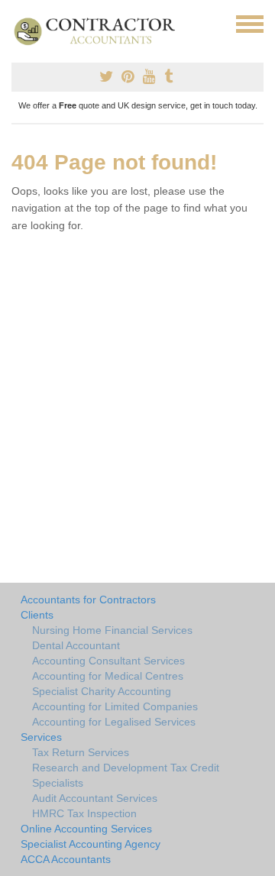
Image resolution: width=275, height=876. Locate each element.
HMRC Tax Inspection (84, 813)
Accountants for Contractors (88, 599)
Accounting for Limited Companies (115, 706)
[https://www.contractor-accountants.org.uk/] (101, 30)
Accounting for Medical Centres (107, 676)
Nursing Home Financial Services (112, 630)
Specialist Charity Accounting (101, 691)
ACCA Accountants (66, 859)
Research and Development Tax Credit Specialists (125, 775)
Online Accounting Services (86, 829)
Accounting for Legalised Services (114, 722)
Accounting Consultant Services (108, 661)
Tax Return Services (80, 752)
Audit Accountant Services (94, 798)
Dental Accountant (76, 645)
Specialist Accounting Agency (90, 844)
